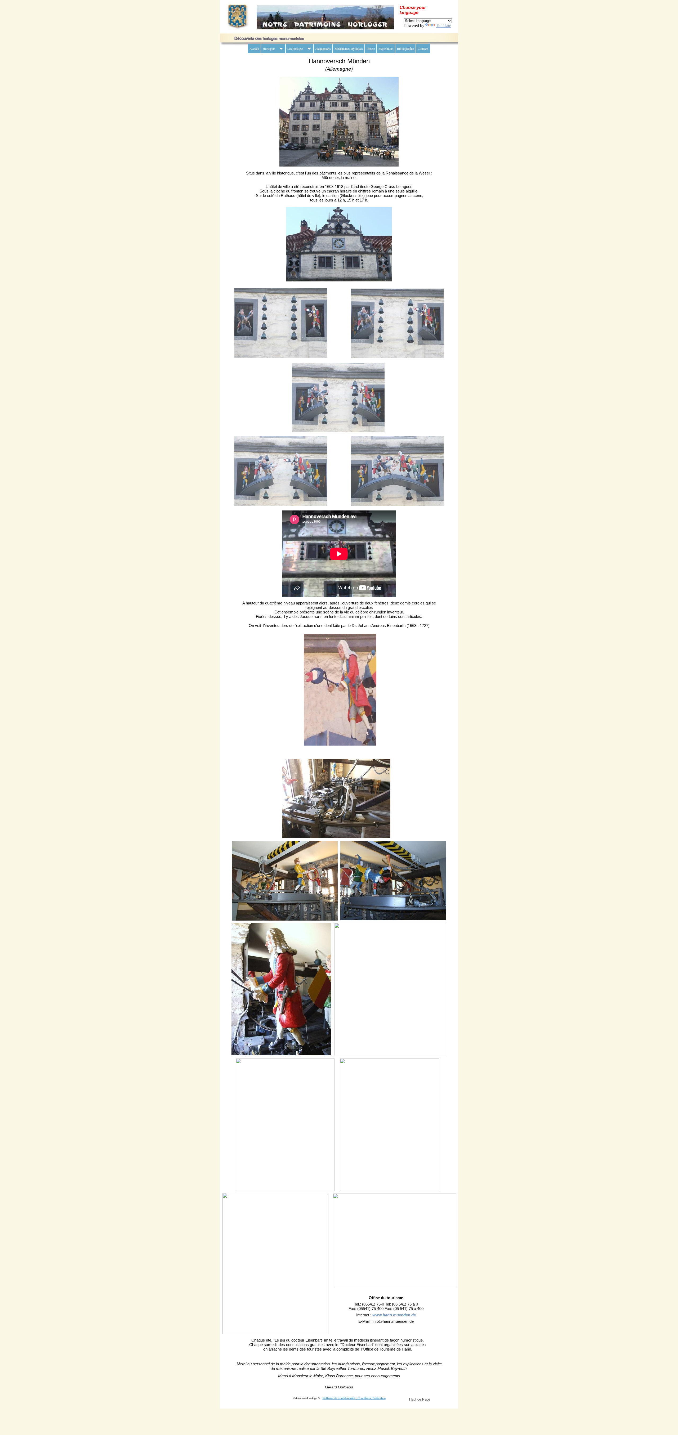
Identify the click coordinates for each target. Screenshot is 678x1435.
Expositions (385, 48)
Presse (371, 48)
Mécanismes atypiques (348, 48)
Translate (443, 25)
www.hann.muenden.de (394, 1315)
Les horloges (295, 48)
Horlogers (269, 48)
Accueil (254, 48)
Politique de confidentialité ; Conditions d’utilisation (354, 1398)
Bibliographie (405, 48)
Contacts (423, 48)
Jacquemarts (323, 48)
